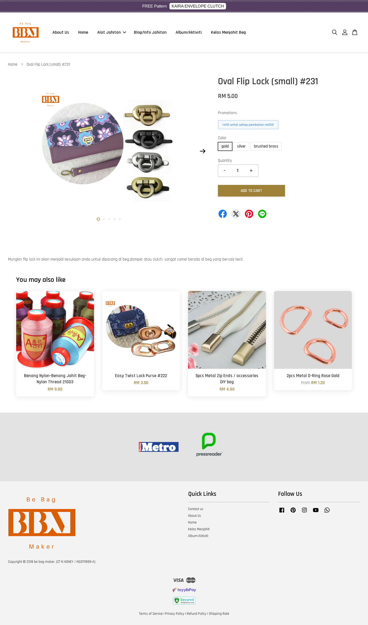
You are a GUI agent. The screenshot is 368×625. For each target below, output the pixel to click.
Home (83, 32)
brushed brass (266, 146)
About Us (61, 32)
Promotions (227, 112)
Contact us (195, 509)
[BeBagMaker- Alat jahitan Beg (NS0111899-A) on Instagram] (304, 513)
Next (202, 151)
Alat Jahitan (109, 32)
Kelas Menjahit (199, 529)
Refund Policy (196, 614)
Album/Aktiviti (189, 32)
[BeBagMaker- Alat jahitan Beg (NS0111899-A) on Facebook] (282, 513)
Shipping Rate (219, 614)
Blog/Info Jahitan (150, 32)
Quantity (225, 160)
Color (222, 138)
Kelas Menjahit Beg (228, 32)
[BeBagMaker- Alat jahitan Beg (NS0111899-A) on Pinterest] (293, 513)
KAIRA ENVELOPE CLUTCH (198, 6)
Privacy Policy (174, 614)
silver (241, 146)
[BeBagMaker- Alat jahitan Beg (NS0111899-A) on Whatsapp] (327, 513)
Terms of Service (151, 614)
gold (225, 146)
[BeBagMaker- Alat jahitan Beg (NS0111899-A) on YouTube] (316, 513)
